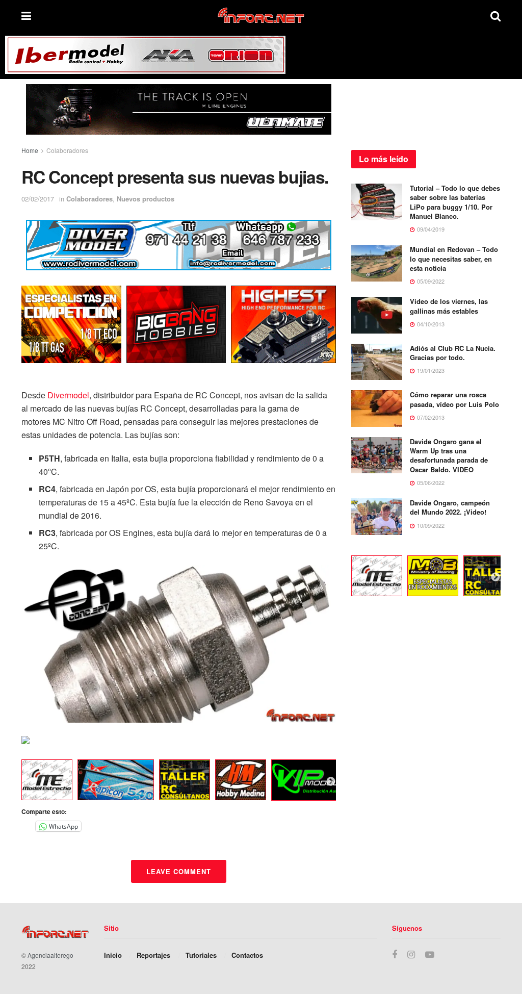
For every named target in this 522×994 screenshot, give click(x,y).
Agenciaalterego (50, 955)
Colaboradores (67, 150)
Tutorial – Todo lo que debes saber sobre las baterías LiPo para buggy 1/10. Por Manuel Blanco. (455, 202)
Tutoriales (201, 955)
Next (331, 782)
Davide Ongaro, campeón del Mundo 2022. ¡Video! (450, 507)
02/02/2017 (37, 198)
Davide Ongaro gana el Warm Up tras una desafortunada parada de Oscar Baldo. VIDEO (449, 455)
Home (29, 150)
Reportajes (153, 955)
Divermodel (68, 395)
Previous (14, 782)
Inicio (113, 955)
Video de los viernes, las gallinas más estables (449, 305)
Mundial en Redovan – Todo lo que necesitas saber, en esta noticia (454, 258)
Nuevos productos (145, 198)
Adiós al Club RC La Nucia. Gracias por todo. (452, 352)
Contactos (247, 955)
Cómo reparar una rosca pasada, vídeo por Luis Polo (454, 399)
